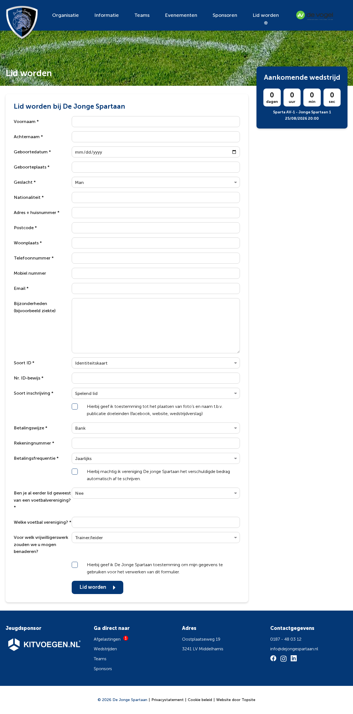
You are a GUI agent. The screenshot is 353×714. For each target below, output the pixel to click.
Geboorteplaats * (32, 167)
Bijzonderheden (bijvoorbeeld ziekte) (35, 307)
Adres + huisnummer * (37, 212)
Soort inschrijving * (34, 393)
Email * (21, 288)
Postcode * (25, 227)
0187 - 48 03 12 (285, 639)
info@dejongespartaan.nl (294, 648)
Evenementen (181, 15)
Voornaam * (26, 121)
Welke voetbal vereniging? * (42, 522)
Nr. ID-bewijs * (29, 378)
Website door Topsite (235, 699)
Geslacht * (25, 182)
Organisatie (65, 15)
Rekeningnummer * (34, 443)
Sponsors (103, 668)
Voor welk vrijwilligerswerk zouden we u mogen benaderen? (41, 544)
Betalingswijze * (30, 427)
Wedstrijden (105, 648)
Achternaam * (28, 136)
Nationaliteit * (29, 197)
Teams (141, 15)
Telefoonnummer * (34, 258)
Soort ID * (24, 362)
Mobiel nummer (30, 273)
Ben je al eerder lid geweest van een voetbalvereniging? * (42, 500)
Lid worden (266, 15)
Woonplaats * (28, 242)
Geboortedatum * (32, 151)
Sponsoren (225, 15)
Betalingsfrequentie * (36, 458)
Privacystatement (167, 699)
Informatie (106, 15)
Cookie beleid (200, 699)
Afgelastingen (110, 639)
